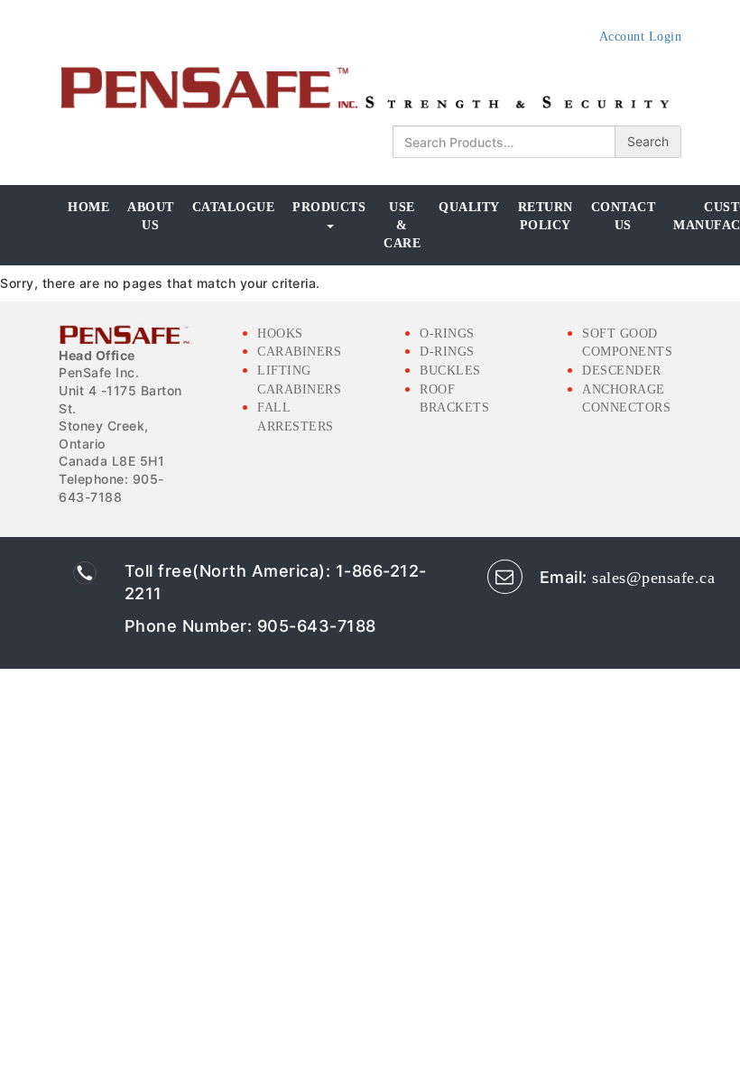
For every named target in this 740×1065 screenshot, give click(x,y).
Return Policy (545, 216)
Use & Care (402, 224)
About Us (150, 216)
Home (88, 207)
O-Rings (447, 333)
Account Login (640, 36)
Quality (469, 207)
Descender (621, 370)
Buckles (450, 370)
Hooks (280, 333)
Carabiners (299, 351)
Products (328, 207)
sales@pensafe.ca (653, 578)
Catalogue (233, 207)
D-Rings (447, 351)
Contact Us (623, 216)
